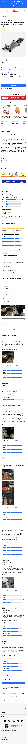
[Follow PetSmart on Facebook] (5, 721)
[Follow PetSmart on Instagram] (9, 721)
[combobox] (13, 16)
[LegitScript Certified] (7, 726)
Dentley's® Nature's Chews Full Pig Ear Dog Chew (17, 118)
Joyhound (3, 29)
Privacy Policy (4, 737)
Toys (5, 20)
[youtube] (22, 721)
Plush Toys (10, 20)
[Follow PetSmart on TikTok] (18, 721)
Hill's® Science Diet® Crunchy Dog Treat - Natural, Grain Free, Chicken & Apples (5, 118)
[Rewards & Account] (7, 11)
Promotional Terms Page (18, 700)
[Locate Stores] (21, 11)
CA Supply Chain (4, 741)
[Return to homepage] (15, 11)
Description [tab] (13, 134)
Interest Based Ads (4, 739)
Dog (2, 20)
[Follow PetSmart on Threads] (13, 721)
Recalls (2, 733)
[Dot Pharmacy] (16, 726)
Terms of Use (3, 735)
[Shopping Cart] (24, 11)
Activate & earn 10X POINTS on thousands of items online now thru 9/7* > (13, 4)
